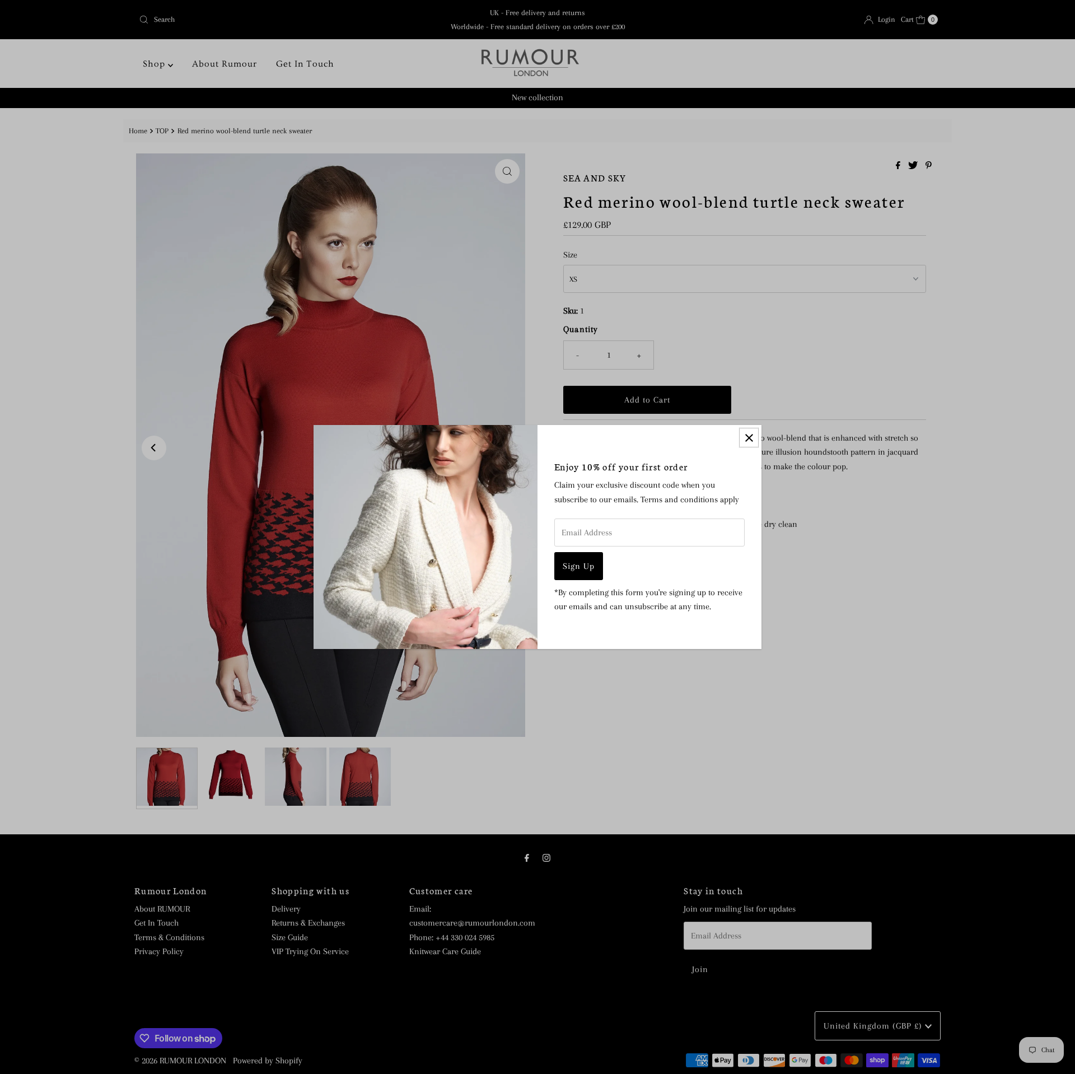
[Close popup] (749, 437)
